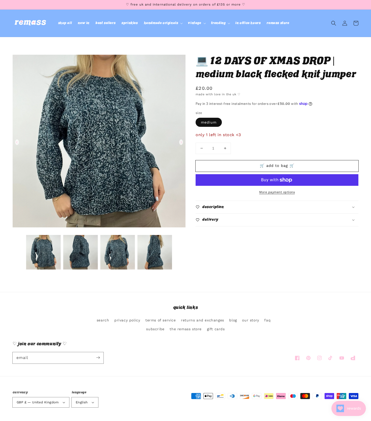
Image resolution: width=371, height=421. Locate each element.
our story (250, 320)
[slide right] (181, 142)
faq (267, 320)
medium (209, 122)
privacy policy (127, 320)
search (103, 320)
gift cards (216, 329)
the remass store (186, 329)
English (82, 402)
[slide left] (17, 142)
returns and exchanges (202, 320)
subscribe (155, 329)
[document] (99, 142)
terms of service (160, 320)
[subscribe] (97, 357)
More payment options (277, 192)
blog (233, 320)
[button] (163, 23)
